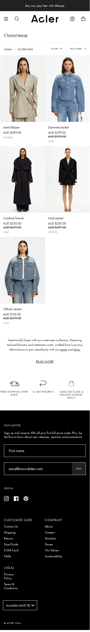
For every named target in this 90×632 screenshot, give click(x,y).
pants (63, 350)
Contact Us (11, 527)
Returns (8, 538)
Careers (50, 532)
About (49, 527)
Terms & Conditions (11, 586)
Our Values (52, 550)
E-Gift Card (11, 550)
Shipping (9, 532)
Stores (49, 544)
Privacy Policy (8, 576)
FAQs (7, 556)
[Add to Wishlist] (41, 239)
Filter (54, 48)
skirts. (77, 350)
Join (79, 468)
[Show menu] (7, 19)
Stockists (50, 538)
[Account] (72, 18)
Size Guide (11, 544)
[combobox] (20, 605)
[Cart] (83, 18)
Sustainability (53, 556)
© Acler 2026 (12, 623)
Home (8, 49)
